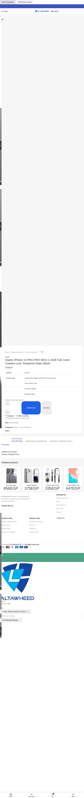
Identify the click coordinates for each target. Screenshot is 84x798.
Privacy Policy (6, 528)
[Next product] (44, 352)
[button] (16, 474)
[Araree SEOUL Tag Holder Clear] (52, 475)
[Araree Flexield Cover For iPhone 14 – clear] (32, 475)
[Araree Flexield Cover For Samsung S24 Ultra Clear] (11, 475)
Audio (58, 501)
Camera (58, 512)
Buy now (46, 408)
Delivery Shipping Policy (9, 521)
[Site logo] (42, 11)
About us (32, 525)
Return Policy (6, 525)
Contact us (32, 528)
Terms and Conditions (8, 532)
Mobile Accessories (62, 498)
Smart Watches (61, 505)
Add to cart (31, 408)
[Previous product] (40, 352)
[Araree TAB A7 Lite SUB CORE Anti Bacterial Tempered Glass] (73, 475)
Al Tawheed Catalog (35, 521)
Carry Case (60, 508)
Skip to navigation (8, 2)
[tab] (17, 441)
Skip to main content (25, 2)
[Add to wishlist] (16, 470)
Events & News (34, 532)
